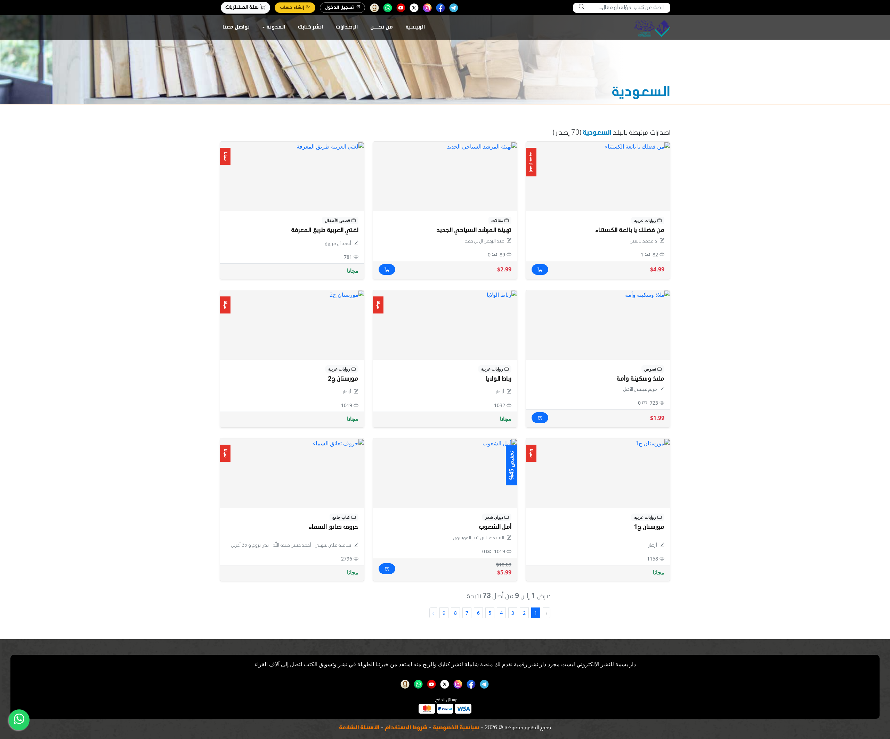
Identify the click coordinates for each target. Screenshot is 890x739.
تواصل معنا (236, 27)
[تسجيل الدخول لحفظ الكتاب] (536, 150)
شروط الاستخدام (406, 728)
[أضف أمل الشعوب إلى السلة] (387, 568)
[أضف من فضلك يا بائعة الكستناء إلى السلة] (540, 269)
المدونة (275, 27)
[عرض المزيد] (482, 146)
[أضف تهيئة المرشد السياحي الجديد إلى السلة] (387, 269)
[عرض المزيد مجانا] (502, 294)
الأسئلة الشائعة (359, 728)
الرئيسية (415, 27)
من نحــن (381, 27)
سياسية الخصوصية (456, 728)
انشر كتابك (310, 27)
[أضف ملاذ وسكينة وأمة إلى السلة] (540, 417)
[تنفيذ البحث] (581, 7)
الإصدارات (346, 27)
